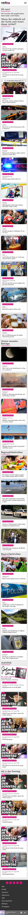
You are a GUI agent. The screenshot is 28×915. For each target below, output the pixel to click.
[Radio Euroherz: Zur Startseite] (12, 2)
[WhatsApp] (7, 883)
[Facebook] (10, 883)
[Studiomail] (17, 883)
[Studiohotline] (21, 883)
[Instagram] (14, 883)
